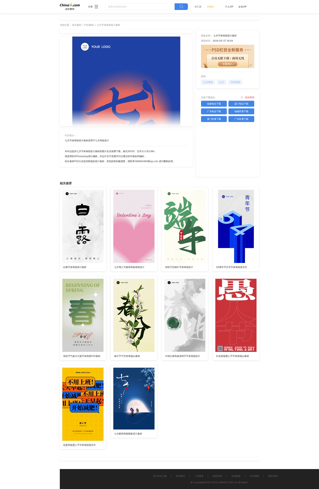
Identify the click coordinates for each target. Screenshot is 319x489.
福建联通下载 (241, 111)
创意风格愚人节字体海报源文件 (79, 444)
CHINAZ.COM (225, 482)
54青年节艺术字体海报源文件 (231, 267)
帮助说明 (272, 476)
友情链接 (236, 476)
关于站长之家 (160, 476)
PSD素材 (89, 24)
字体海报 (235, 82)
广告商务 (199, 476)
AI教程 (210, 6)
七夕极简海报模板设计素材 (128, 433)
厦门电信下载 (241, 103)
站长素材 (76, 24)
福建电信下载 (214, 103)
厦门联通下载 (214, 119)
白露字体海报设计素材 (74, 267)
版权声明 (217, 476)
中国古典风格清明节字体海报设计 (182, 356)
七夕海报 (208, 82)
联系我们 (180, 476)
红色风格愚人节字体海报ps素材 (232, 356)
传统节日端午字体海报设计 (179, 267)
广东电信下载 (214, 111)
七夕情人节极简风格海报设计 (129, 267)
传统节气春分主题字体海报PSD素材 (81, 356)
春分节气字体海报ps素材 (127, 356)
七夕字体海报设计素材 (108, 24)
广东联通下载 (241, 119)
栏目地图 (254, 476)
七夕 (221, 82)
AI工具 (198, 6)
